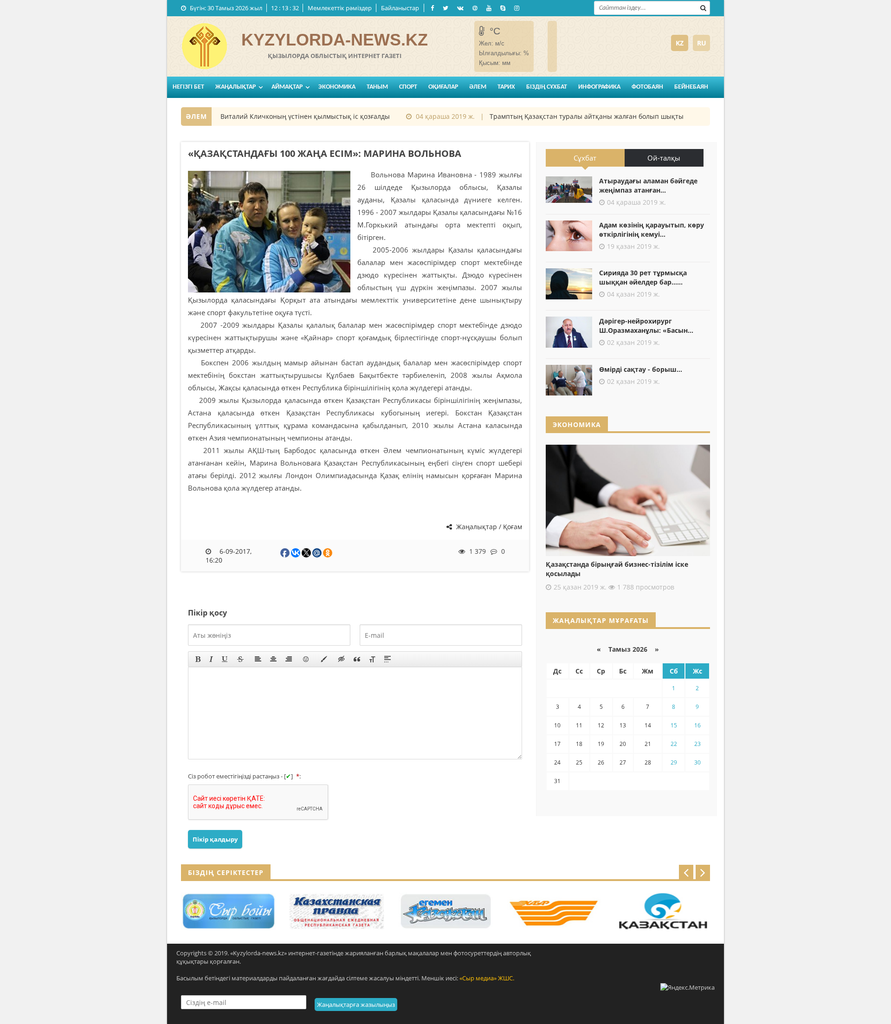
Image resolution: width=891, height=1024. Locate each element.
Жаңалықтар (235, 87)
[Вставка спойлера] (387, 659)
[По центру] (273, 659)
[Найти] (703, 7)
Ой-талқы (663, 157)
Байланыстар (400, 8)
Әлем (477, 87)
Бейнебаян (691, 87)
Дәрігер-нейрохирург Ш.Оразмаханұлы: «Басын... (646, 326)
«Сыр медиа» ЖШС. (486, 978)
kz (680, 43)
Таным (377, 87)
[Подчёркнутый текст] (225, 659)
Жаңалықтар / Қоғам (488, 526)
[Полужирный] (198, 659)
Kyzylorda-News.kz (334, 39)
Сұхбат (585, 157)
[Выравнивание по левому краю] (258, 659)
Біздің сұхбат (546, 87)
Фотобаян (647, 87)
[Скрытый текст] (341, 659)
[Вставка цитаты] (357, 659)
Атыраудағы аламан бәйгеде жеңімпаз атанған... (648, 185)
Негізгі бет (188, 87)
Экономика (336, 87)
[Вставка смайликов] (306, 659)
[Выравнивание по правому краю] (289, 659)
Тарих (506, 87)
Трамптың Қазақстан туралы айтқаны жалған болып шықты (574, 116)
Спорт (408, 87)
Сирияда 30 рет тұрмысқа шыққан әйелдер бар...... (643, 277)
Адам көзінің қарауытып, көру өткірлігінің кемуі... (651, 229)
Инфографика (599, 87)
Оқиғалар (443, 87)
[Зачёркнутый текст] (240, 659)
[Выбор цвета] (324, 659)
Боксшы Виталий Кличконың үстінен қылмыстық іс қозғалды (279, 116)
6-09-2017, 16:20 (229, 555)
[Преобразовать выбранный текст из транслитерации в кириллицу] (372, 659)
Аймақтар (287, 87)
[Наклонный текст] (211, 659)
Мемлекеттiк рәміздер (340, 8)
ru (701, 43)
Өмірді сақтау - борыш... (640, 369)
